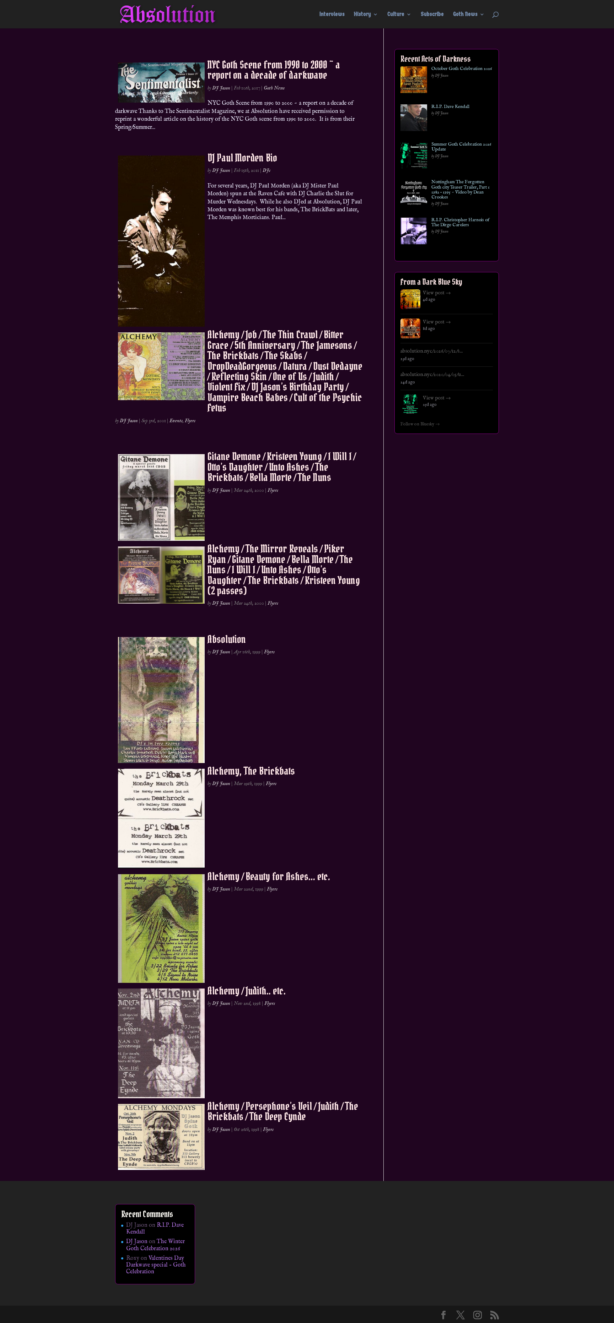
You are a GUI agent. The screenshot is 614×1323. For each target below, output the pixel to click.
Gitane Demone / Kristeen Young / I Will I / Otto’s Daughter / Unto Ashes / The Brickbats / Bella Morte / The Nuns (281, 467)
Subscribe (432, 14)
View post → (437, 293)
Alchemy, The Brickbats (251, 771)
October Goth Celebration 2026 (461, 68)
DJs (266, 170)
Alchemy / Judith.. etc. (247, 990)
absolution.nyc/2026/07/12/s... (431, 351)
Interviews (332, 14)
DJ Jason (221, 88)
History (362, 14)
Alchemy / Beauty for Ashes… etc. (269, 876)
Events (176, 421)
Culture (395, 14)
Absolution (227, 639)
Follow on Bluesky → (420, 424)
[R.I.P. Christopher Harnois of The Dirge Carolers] (413, 232)
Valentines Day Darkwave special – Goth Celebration (156, 1265)
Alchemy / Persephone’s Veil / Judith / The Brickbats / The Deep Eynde (283, 1111)
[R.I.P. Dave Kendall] (413, 119)
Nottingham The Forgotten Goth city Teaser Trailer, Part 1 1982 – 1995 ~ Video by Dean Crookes (460, 190)
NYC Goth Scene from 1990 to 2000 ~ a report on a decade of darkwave (274, 70)
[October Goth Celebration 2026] (413, 81)
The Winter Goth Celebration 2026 (155, 1245)
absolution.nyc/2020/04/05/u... (432, 374)
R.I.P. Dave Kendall (450, 106)
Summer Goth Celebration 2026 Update (461, 147)
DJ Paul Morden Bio (242, 157)
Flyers (190, 421)
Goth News (465, 14)
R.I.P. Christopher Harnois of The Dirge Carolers (460, 223)
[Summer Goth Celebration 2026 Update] (413, 157)
